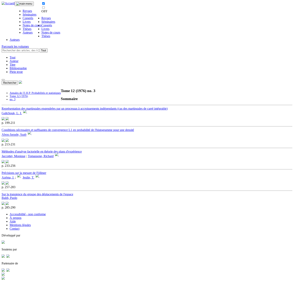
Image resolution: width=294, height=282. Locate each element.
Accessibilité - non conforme (28, 214)
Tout (43, 50)
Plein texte (16, 71)
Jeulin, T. (28, 177)
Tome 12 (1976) (19, 96)
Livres (27, 21)
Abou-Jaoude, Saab (14, 134)
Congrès (28, 18)
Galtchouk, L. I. (12, 113)
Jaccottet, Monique (13, 156)
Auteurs (28, 32)
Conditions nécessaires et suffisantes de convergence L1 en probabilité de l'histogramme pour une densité (68, 130)
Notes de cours (32, 25)
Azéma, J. (8, 177)
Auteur (14, 61)
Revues (27, 11)
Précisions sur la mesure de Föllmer (24, 173)
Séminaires (29, 14)
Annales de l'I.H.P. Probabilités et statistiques (35, 92)
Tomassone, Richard (41, 156)
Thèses (27, 29)
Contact (14, 228)
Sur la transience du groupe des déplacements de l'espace (37, 194)
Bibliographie (18, 68)
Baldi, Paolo (9, 198)
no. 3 (12, 99)
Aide (13, 221)
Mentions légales (20, 225)
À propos (15, 217)
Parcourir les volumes (15, 46)
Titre (12, 64)
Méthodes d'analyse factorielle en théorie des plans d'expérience (42, 151)
